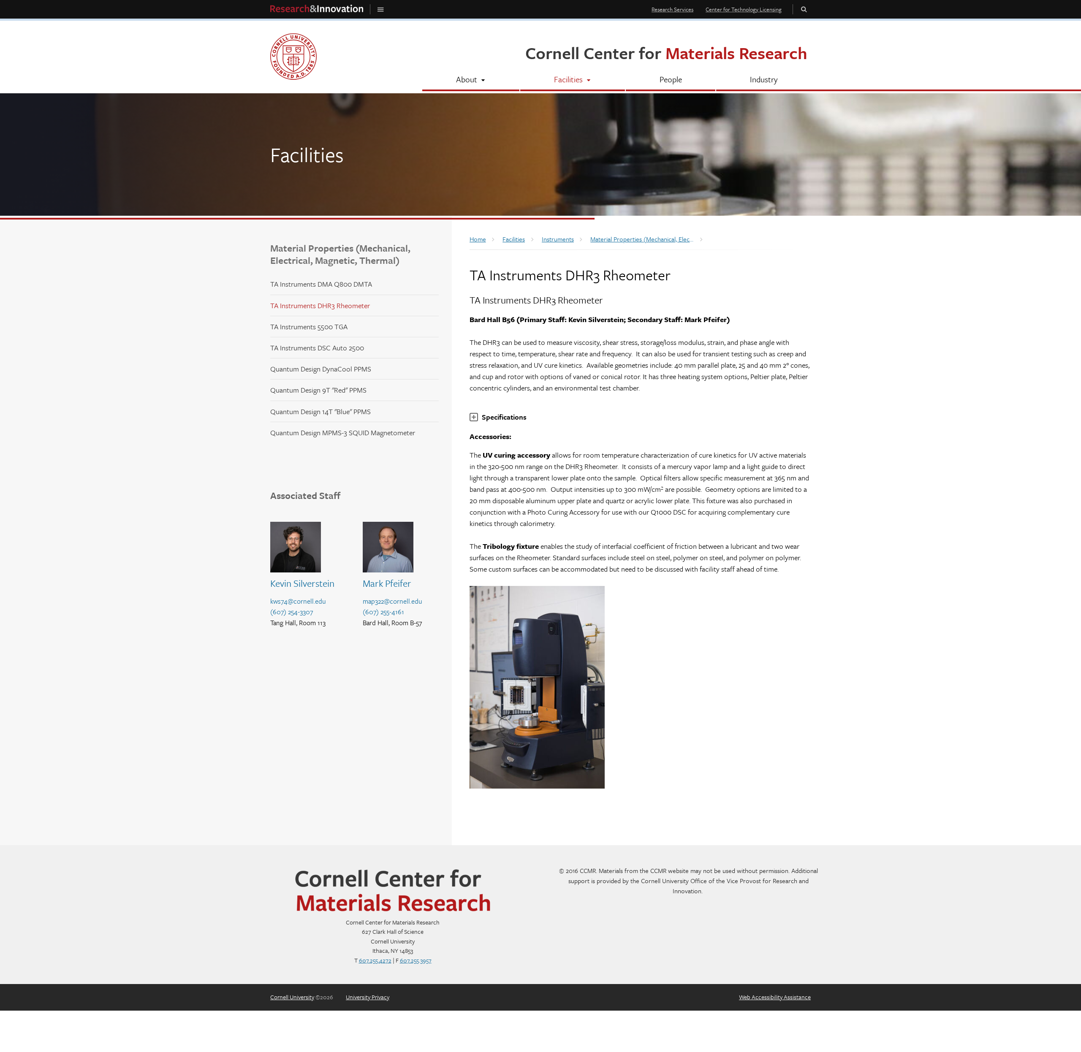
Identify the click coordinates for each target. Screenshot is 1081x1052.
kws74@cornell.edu (298, 601)
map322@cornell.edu (392, 601)
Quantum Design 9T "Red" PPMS (318, 390)
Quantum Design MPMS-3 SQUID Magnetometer (342, 432)
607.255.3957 (416, 960)
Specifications (504, 417)
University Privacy (367, 996)
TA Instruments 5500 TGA (309, 326)
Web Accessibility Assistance (775, 996)
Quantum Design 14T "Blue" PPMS (320, 411)
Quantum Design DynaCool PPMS (320, 368)
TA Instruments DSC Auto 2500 (317, 347)
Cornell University (292, 996)
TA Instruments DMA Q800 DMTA (321, 284)
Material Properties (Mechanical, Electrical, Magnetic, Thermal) (340, 254)
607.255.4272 (375, 960)
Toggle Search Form (804, 9)
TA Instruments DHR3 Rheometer (320, 305)
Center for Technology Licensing (744, 9)
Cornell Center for (666, 53)
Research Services (672, 9)
